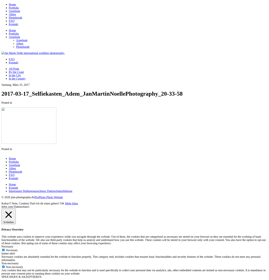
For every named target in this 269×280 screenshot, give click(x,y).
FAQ (12, 20)
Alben (12, 14)
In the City (15, 75)
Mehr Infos (71, 203)
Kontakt (13, 24)
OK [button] (62, 203)
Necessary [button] (7, 246)
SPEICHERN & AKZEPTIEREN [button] (21, 276)
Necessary (12, 250)
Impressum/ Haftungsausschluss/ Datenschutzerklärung (40, 191)
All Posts (14, 68)
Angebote (14, 11)
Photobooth (15, 17)
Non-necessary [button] (10, 263)
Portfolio (14, 7)
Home (12, 4)
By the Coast (16, 72)
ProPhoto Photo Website (49, 197)
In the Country (17, 78)
